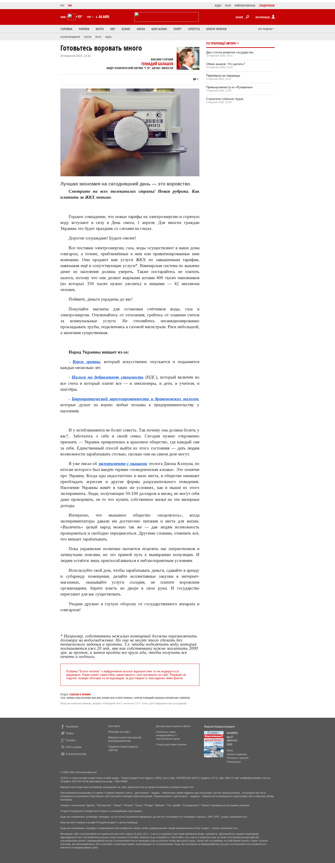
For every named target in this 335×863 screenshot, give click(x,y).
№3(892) (232, 733)
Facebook (72, 726)
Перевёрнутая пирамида (223, 75)
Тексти (87, 37)
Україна (84, 29)
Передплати (234, 761)
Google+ (71, 740)
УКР (70, 6)
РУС (62, 6)
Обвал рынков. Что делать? (225, 64)
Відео (108, 37)
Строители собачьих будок (224, 99)
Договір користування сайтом (173, 726)
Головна (66, 29)
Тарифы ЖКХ (73, 697)
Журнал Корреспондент (219, 726)
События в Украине (80, 694)
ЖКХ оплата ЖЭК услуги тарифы (114, 697)
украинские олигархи (177, 697)
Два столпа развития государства (229, 52)
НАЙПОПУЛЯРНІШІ (244, 6)
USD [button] (89, 16)
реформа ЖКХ (88, 697)
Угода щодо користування (171, 744)
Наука (141, 29)
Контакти (114, 726)
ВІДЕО (218, 6)
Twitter (70, 733)
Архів (230, 750)
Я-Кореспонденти (70, 37)
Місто (100, 29)
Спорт (177, 29)
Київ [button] (63, 17)
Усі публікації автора (221, 43)
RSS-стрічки (74, 747)
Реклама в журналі (237, 757)
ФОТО (228, 6)
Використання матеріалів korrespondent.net (124, 739)
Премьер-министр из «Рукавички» (229, 87)
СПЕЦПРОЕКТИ (267, 6)
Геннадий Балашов (157, 63)
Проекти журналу (237, 754)
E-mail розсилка (76, 754)
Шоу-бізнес (159, 29)
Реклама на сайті (119, 731)
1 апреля (137, 697)
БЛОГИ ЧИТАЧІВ (216, 29)
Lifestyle (194, 29)
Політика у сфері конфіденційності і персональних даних (168, 735)
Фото (98, 37)
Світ (112, 29)
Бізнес (126, 29)
